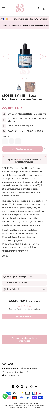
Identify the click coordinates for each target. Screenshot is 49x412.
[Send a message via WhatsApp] (5, 396)
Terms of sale (27, 407)
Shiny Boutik (34, 403)
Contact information (15, 407)
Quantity (6, 136)
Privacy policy (18, 405)
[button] (3, 8)
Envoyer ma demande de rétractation (24, 339)
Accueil (4, 25)
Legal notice (36, 407)
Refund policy (8, 405)
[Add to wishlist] (45, 149)
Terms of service (29, 405)
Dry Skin (15, 25)
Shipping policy (40, 405)
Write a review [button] (24, 316)
